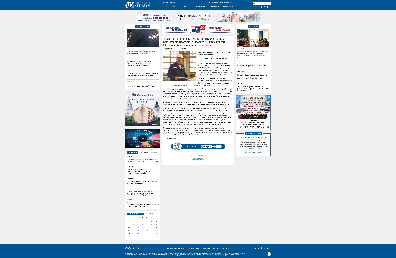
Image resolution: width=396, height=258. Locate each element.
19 (138, 230)
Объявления (228, 6)
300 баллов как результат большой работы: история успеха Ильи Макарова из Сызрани (252, 88)
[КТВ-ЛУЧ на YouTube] (264, 7)
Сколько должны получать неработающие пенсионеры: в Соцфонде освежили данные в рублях (142, 171)
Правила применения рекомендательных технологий (222, 255)
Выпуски (188, 6)
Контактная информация (176, 248)
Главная (166, 6)
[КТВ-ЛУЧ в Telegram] (268, 7)
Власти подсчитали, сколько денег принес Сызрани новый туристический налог (143, 86)
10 (129, 227)
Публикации (200, 6)
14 (147, 227)
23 (156, 230)
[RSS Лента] (255, 7)
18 (133, 230)
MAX (218, 146)
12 (138, 227)
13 (142, 227)
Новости (177, 6)
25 (133, 233)
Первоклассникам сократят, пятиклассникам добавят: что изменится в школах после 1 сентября (143, 204)
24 (129, 233)
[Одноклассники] (202, 159)
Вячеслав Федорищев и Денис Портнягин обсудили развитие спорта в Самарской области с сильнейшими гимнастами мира (253, 54)
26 (138, 233)
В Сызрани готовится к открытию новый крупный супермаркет (142, 182)
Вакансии (206, 248)
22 (151, 230)
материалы (159, 253)
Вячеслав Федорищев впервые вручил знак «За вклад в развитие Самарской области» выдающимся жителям (252, 77)
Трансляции (214, 6)
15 (151, 227)
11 (133, 227)
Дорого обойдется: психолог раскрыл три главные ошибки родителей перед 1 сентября (142, 75)
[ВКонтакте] (199, 159)
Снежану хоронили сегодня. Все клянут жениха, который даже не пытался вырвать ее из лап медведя (141, 193)
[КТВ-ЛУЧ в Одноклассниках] (261, 7)
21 (147, 230)
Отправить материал (221, 248)
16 (156, 227)
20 (142, 230)
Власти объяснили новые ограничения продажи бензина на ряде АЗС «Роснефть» (143, 160)
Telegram (207, 146)
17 (129, 230)
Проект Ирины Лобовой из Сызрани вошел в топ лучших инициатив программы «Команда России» (140, 63)
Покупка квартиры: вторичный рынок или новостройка (251, 66)
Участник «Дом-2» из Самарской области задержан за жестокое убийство (142, 52)
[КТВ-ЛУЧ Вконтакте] (259, 7)
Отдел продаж (194, 248)
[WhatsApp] (196, 159)
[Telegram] (193, 159)
